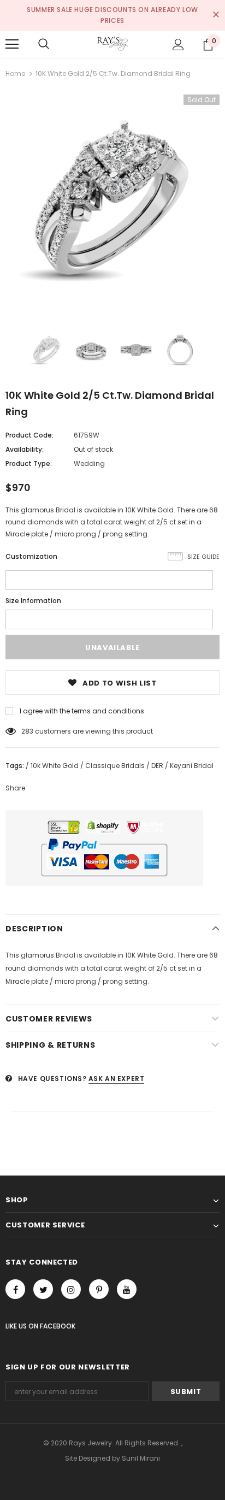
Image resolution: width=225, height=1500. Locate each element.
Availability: (24, 449)
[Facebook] (15, 1289)
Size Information (33, 600)
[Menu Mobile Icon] (12, 44)
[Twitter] (43, 1289)
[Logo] (112, 44)
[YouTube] (127, 1289)
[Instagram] (71, 1289)
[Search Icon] (43, 44)
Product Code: (29, 435)
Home (15, 73)
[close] (215, 15)
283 (27, 731)
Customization (31, 556)
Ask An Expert (116, 1078)
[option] (112, 202)
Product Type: (28, 463)
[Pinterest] (99, 1289)
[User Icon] (178, 44)
